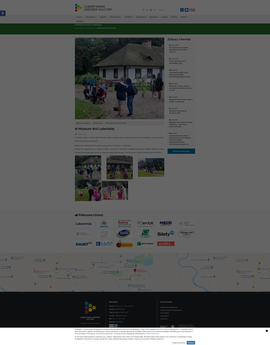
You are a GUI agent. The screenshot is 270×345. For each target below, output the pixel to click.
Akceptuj (191, 343)
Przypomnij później (178, 343)
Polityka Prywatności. (152, 333)
